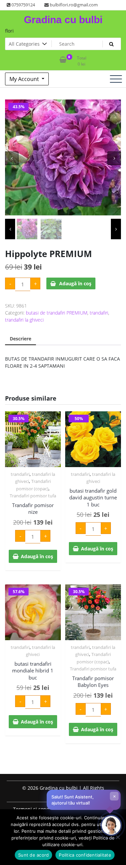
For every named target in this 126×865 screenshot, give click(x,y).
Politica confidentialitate (85, 855)
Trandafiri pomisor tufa (33, 496)
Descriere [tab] (20, 338)
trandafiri (99, 313)
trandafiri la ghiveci (24, 320)
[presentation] (11, 158)
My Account (24, 79)
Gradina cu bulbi (63, 19)
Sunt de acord (33, 855)
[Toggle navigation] (116, 79)
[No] (117, 837)
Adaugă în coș (75, 283)
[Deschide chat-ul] (111, 825)
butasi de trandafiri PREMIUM (56, 313)
